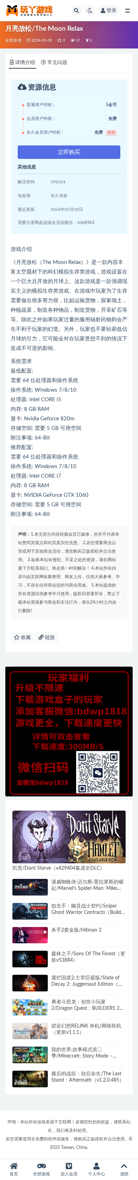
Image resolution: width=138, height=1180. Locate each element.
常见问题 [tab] (57, 62)
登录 (111, 10)
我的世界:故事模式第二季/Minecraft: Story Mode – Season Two (82, 1056)
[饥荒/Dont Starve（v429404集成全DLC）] (69, 837)
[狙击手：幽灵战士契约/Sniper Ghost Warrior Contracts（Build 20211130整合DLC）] (30, 911)
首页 (14, 1174)
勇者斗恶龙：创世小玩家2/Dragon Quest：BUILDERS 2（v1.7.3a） (85, 1008)
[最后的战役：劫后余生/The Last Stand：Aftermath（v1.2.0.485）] (30, 1079)
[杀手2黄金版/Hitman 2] (30, 935)
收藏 (25, 637)
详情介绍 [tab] (25, 62)
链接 (49, 637)
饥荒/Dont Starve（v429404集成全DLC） (58, 868)
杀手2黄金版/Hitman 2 (76, 930)
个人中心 (96, 1174)
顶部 (124, 1174)
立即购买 (69, 152)
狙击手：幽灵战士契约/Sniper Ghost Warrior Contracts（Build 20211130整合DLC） (86, 912)
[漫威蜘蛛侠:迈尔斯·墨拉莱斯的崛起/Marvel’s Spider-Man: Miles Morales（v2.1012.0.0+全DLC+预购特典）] (30, 887)
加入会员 (69, 1174)
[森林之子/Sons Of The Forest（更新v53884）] (30, 959)
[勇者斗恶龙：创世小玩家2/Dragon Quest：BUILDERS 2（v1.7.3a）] (30, 1007)
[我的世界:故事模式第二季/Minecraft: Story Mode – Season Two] (30, 1055)
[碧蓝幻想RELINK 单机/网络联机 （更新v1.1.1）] (30, 1031)
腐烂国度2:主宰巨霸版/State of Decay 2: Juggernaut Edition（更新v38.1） (87, 984)
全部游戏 (13, 40)
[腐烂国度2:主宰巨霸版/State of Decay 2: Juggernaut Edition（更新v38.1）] (30, 983)
